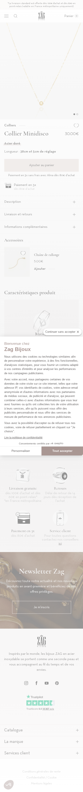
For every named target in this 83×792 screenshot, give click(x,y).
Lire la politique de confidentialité (23, 437)
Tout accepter (62, 450)
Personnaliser (20, 450)
